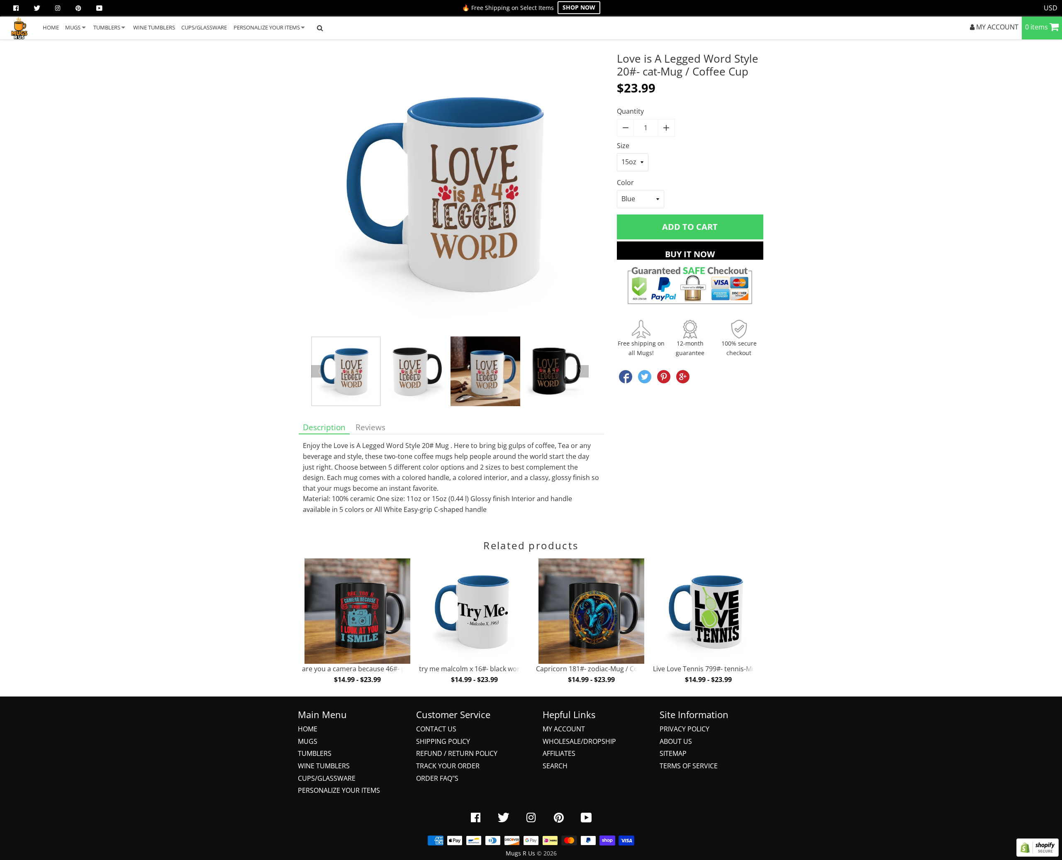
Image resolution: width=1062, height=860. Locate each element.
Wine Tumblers (324, 765)
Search (555, 765)
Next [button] (582, 371)
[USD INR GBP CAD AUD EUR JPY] (1051, 8)
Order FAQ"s (437, 778)
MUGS (72, 27)
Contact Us (436, 728)
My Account (564, 728)
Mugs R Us (520, 853)
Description (324, 427)
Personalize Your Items (339, 790)
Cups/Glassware (327, 778)
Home (307, 728)
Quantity (630, 111)
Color (625, 182)
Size (623, 145)
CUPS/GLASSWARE (204, 27)
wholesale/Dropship (579, 741)
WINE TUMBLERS (154, 27)
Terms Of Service (689, 765)
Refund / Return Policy (456, 753)
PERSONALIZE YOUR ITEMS (267, 27)
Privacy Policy (684, 728)
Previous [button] (317, 371)
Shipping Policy (443, 741)
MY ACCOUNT (996, 27)
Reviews (370, 427)
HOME (51, 27)
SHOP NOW (579, 7)
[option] (451, 194)
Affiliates (559, 753)
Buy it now (690, 254)
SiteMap (673, 753)
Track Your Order (448, 765)
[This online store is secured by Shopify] (1037, 854)
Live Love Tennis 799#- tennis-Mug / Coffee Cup (726, 668)
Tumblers (314, 753)
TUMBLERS (106, 27)
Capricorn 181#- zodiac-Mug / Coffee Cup (600, 668)
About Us (676, 741)
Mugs (307, 741)
